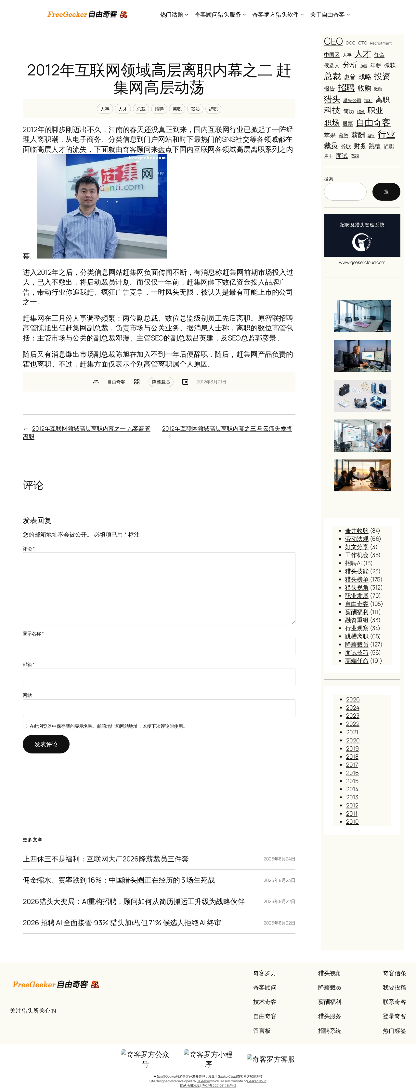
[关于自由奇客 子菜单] (348, 14)
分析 (350, 65)
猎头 (332, 99)
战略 (364, 76)
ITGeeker (203, 1081)
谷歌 (346, 146)
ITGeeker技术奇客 (176, 1076)
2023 (352, 715)
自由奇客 (116, 382)
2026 (353, 699)
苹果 (330, 135)
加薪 (364, 65)
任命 (379, 54)
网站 (27, 695)
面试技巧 (357, 652)
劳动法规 (357, 538)
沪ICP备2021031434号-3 (219, 1085)
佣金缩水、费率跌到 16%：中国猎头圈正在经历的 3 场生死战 (119, 880)
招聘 (159, 109)
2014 (352, 789)
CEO (333, 40)
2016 (352, 773)
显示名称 (33, 633)
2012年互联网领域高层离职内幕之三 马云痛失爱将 (227, 428)
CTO (362, 43)
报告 (329, 88)
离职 (177, 109)
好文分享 (357, 547)
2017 (352, 764)
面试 (342, 155)
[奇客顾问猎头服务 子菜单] (244, 14)
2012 (352, 805)
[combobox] (345, 191)
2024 (352, 707)
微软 (390, 65)
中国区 (332, 54)
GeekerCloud (256, 1081)
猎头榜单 (357, 579)
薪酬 (358, 134)
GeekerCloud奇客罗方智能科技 (240, 1076)
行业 (386, 134)
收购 (364, 87)
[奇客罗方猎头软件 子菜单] (302, 14)
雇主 (328, 156)
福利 (368, 100)
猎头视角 (357, 587)
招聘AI (353, 563)
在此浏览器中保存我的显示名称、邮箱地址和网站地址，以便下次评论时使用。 (109, 726)
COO (351, 43)
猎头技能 (357, 571)
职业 (375, 110)
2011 (352, 813)
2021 (352, 732)
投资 (382, 76)
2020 (353, 740)
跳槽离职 (357, 636)
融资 (371, 136)
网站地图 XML (190, 1085)
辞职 (213, 109)
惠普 (350, 77)
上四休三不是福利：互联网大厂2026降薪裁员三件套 (106, 859)
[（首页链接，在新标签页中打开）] (88, 14)
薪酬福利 (357, 612)
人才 (122, 109)
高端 (355, 156)
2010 (352, 821)
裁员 (195, 109)
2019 (352, 748)
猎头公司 (352, 100)
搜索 (328, 179)
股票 (348, 123)
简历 (348, 111)
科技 (332, 110)
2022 (352, 723)
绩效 (361, 111)
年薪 (375, 65)
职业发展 (357, 595)
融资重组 (357, 620)
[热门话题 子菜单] (186, 14)
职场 (332, 122)
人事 (105, 109)
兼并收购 (357, 530)
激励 (378, 89)
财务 (360, 145)
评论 (29, 548)
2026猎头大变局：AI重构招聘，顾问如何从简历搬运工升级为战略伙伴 (134, 901)
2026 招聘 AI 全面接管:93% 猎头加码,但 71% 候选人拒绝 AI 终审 (122, 922)
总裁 (141, 109)
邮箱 (29, 664)
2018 (352, 756)
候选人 (332, 65)
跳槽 (375, 146)
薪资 (343, 135)
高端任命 (357, 660)
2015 (352, 781)
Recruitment (381, 43)
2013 (352, 797)
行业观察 (357, 628)
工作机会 (357, 555)
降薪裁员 (161, 382)
